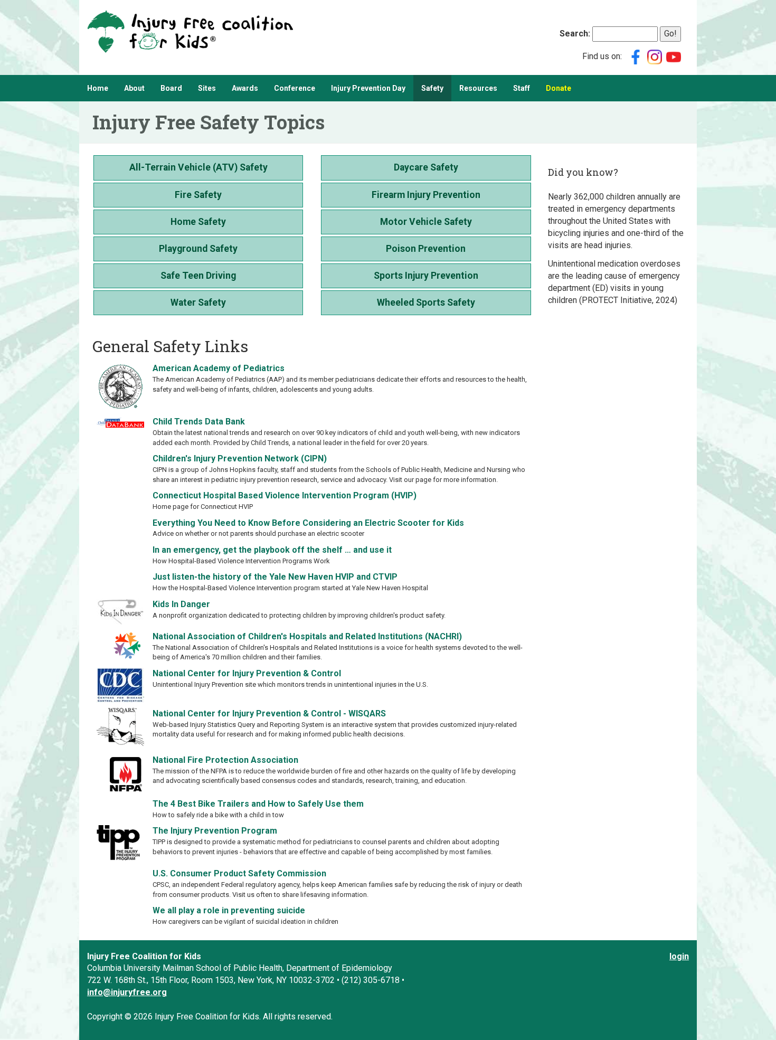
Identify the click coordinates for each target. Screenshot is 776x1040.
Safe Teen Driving (198, 275)
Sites (207, 88)
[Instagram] (654, 56)
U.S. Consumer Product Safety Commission (239, 873)
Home (97, 88)
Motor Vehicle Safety (426, 221)
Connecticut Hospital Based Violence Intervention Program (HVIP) (285, 495)
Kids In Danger (181, 604)
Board (171, 88)
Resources (478, 88)
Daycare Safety (426, 167)
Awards (245, 88)
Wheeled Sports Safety (426, 302)
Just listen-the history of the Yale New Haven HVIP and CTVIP (275, 577)
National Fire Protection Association (225, 760)
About (134, 88)
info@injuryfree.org (127, 992)
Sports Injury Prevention (426, 275)
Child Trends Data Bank (199, 422)
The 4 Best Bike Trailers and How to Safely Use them (258, 804)
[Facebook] (635, 56)
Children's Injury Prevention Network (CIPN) (240, 458)
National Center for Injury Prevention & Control (247, 673)
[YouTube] (673, 56)
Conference (294, 88)
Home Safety (198, 221)
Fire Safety (198, 195)
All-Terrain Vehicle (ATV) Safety (198, 167)
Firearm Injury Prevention (426, 195)
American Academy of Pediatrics (219, 368)
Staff (521, 88)
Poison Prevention (426, 248)
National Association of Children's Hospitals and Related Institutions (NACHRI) (307, 636)
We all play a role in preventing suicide (229, 910)
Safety (432, 88)
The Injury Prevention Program (215, 831)
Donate (558, 88)
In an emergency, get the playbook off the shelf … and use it (272, 550)
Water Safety (198, 302)
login (679, 956)
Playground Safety (198, 248)
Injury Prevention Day (368, 88)
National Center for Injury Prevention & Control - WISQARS (269, 713)
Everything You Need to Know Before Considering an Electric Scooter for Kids (308, 523)
